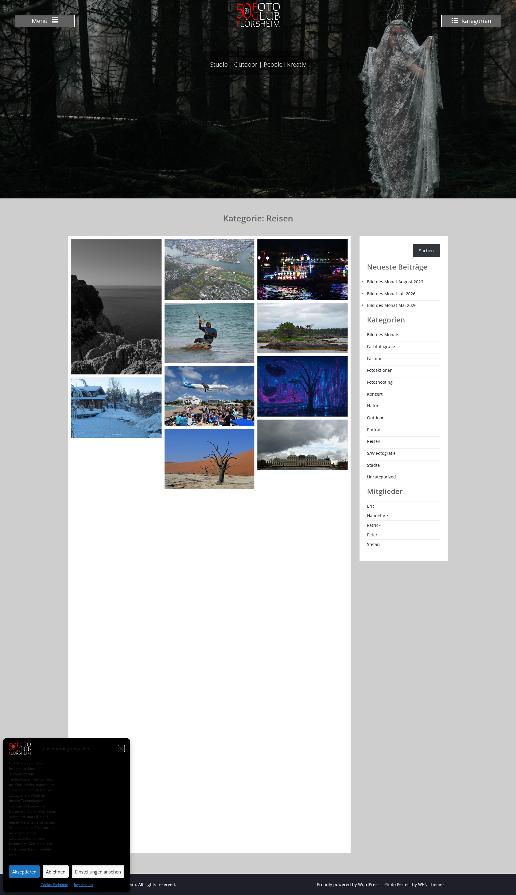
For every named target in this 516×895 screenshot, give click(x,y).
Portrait (374, 429)
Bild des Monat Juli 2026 (391, 293)
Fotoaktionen (380, 370)
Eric (370, 506)
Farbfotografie (381, 346)
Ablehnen (55, 872)
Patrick (373, 525)
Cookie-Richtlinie (54, 884)
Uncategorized (381, 477)
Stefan (373, 544)
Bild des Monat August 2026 (395, 281)
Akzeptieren (24, 872)
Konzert (375, 394)
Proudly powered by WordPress (348, 884)
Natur (373, 406)
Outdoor (375, 417)
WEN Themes (431, 884)
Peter (372, 535)
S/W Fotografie (381, 453)
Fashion (375, 358)
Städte (373, 465)
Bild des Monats (383, 334)
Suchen (426, 250)
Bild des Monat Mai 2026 (392, 305)
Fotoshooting (380, 382)
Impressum (83, 884)
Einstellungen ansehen (98, 872)
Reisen (373, 441)
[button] (121, 749)
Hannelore (377, 515)
